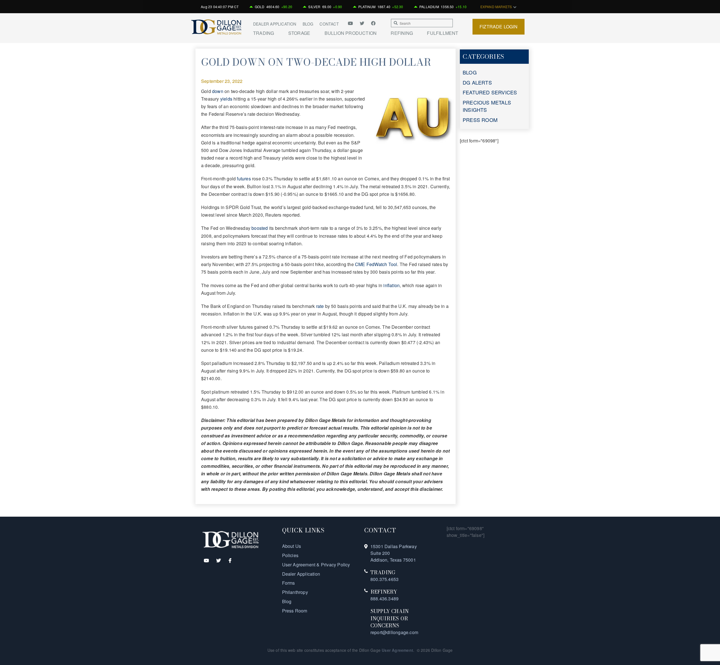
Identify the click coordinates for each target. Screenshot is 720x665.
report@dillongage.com (394, 632)
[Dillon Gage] (231, 539)
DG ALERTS (477, 82)
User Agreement (397, 650)
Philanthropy (295, 592)
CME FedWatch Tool (376, 264)
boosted (259, 228)
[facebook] (373, 23)
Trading (263, 33)
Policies (290, 555)
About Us (291, 546)
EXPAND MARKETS (496, 6)
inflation (391, 285)
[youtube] (352, 23)
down (218, 91)
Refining (402, 33)
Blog (308, 24)
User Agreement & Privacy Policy (316, 564)
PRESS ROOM (480, 119)
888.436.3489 (384, 598)
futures (244, 178)
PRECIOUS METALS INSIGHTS (487, 106)
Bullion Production (351, 33)
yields (226, 99)
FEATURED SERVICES (490, 92)
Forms (288, 583)
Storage (299, 33)
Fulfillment (442, 33)
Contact (329, 24)
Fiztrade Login (499, 26)
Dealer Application (274, 24)
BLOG (470, 72)
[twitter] (362, 23)
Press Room (294, 610)
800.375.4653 (384, 579)
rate (320, 306)
